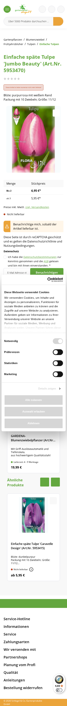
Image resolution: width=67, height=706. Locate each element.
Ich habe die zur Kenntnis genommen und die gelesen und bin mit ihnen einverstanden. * (34, 261)
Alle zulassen (33, 399)
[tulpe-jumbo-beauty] (33, 139)
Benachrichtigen (47, 272)
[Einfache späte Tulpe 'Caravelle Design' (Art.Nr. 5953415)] (33, 537)
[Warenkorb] (51, 9)
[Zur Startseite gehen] (23, 9)
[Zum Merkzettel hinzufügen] (56, 113)
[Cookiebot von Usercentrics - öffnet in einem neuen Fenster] (48, 279)
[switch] (58, 352)
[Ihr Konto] (60, 9)
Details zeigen (47, 388)
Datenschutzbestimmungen (40, 257)
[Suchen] (58, 21)
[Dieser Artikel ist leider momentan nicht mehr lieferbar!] (31, 569)
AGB (46, 261)
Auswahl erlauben (33, 411)
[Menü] (7, 9)
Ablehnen (33, 423)
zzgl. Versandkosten (37, 207)
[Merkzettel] (42, 9)
